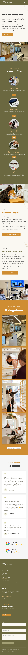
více (14, 94)
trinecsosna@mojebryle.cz (7, 596)
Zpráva (3, 633)
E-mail (3, 627)
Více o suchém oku (11, 273)
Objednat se (7, 614)
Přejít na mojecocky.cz (12, 234)
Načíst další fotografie (14, 448)
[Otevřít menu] (24, 2)
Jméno (3, 622)
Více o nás (9, 34)
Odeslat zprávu (9, 643)
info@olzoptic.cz (5, 578)
